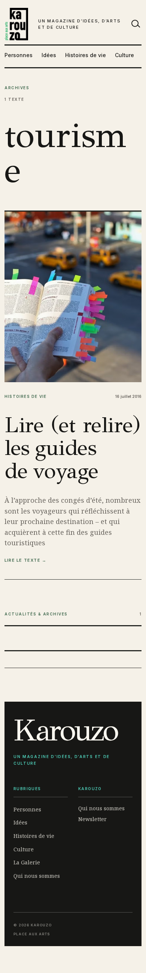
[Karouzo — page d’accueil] (16, 24)
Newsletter (92, 819)
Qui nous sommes (36, 875)
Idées (49, 55)
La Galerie (26, 862)
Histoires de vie (85, 55)
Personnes (18, 55)
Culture (124, 55)
